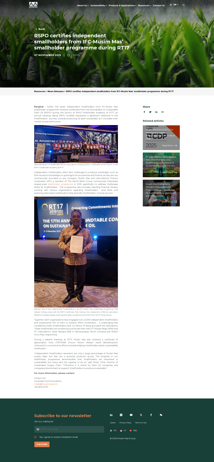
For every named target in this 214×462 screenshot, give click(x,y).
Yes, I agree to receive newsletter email (58, 437)
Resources (39, 91)
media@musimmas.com (46, 384)
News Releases (56, 91)
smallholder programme (60, 184)
